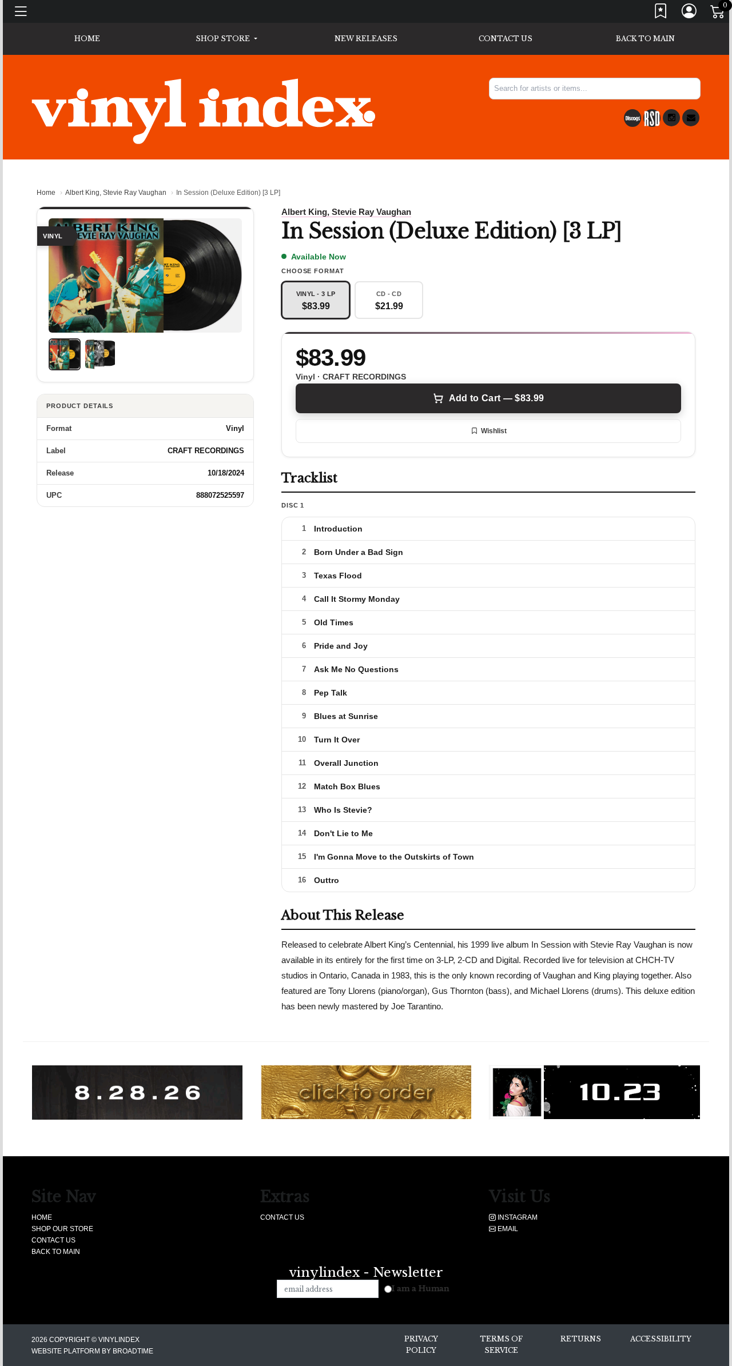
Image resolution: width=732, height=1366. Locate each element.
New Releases (366, 38)
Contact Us (505, 38)
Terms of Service (501, 1345)
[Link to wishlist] (661, 13)
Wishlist (494, 431)
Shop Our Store (62, 1229)
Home (46, 193)
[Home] (203, 111)
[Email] (691, 117)
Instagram (517, 1217)
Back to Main (645, 38)
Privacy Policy (421, 1345)
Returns (580, 1339)
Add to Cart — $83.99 (496, 398)
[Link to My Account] (690, 13)
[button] (226, 39)
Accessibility (660, 1339)
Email (507, 1229)
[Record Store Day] (652, 118)
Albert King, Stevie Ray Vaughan (115, 193)
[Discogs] (632, 118)
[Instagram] (671, 117)
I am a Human (420, 1288)
